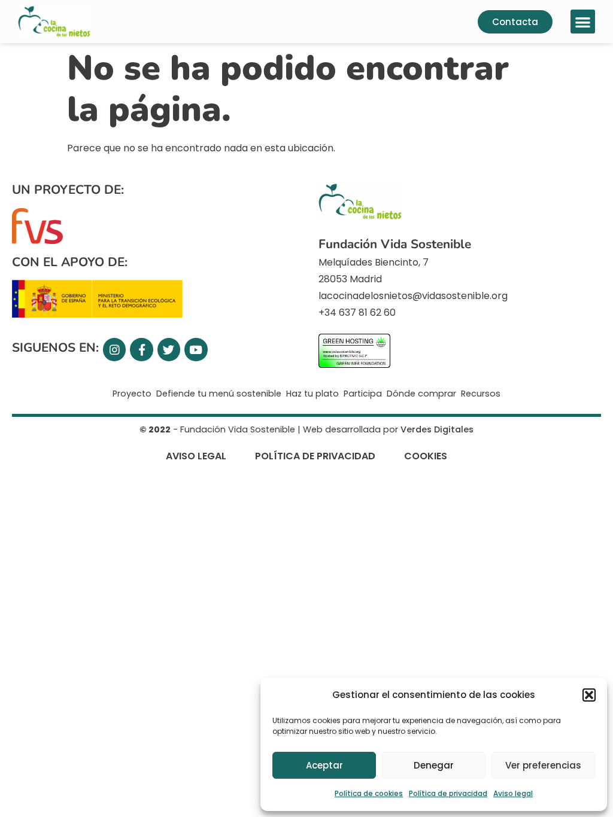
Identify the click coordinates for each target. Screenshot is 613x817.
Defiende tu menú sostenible (218, 394)
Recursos (480, 394)
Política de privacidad (448, 793)
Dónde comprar (421, 394)
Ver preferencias (543, 765)
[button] (589, 695)
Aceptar (324, 765)
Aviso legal (513, 793)
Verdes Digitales (437, 429)
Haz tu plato (312, 394)
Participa (363, 394)
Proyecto (132, 394)
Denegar (434, 765)
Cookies (425, 456)
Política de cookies (369, 793)
